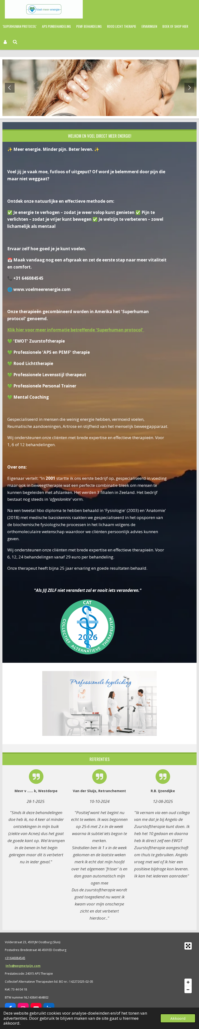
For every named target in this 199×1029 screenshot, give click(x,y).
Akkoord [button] (177, 1018)
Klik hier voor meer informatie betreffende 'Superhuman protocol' (75, 330)
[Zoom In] (188, 982)
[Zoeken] (15, 42)
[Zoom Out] (188, 989)
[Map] (148, 968)
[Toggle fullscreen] (188, 946)
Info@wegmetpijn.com (23, 966)
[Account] (5, 42)
